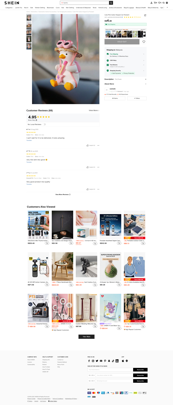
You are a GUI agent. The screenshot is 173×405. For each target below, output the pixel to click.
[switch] (44, 124)
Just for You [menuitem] (18, 7)
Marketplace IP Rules (71, 398)
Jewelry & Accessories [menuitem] (115, 7)
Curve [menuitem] (57, 7)
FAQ (58, 367)
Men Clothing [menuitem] (70, 7)
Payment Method (62, 362)
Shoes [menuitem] (94, 7)
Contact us (60, 359)
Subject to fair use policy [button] (117, 66)
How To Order (46, 367)
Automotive (34, 11)
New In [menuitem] (26, 7)
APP (123, 357)
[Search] (111, 3)
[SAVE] (144, 41)
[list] (104, 360)
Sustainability (31, 364)
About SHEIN (31, 359)
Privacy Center (31, 398)
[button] (163, 3)
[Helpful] (87, 145)
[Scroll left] (164, 8)
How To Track (46, 369)
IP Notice (29, 401)
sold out (122, 42)
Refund (44, 364)
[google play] (126, 361)
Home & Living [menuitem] (102, 7)
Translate (29, 140)
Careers (29, 362)
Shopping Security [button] (115, 70)
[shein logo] (12, 3)
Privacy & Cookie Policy (44, 398)
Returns (44, 362)
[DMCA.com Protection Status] (94, 396)
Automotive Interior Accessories (47, 11)
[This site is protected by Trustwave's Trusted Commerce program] (89, 396)
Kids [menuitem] (62, 7)
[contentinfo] (118, 393)
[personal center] (151, 3)
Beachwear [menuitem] (50, 7)
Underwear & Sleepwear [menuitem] (83, 7)
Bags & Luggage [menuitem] (129, 7)
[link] (155, 3)
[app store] (123, 361)
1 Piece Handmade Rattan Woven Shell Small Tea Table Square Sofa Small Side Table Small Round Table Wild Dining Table (62, 282)
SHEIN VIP (45, 372)
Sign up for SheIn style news (97, 366)
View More (86, 337)
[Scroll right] (167, 8)
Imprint (36, 401)
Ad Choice (43, 401)
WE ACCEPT (91, 389)
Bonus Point (60, 364)
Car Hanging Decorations (64, 11)
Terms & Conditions (58, 398)
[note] (134, 238)
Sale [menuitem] (31, 7)
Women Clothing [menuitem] (40, 7)
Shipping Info (46, 359)
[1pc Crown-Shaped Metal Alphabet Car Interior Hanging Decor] (135, 34)
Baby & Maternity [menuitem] (153, 7)
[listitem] (108, 34)
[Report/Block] (98, 145)
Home (28, 11)
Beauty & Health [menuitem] (141, 7)
